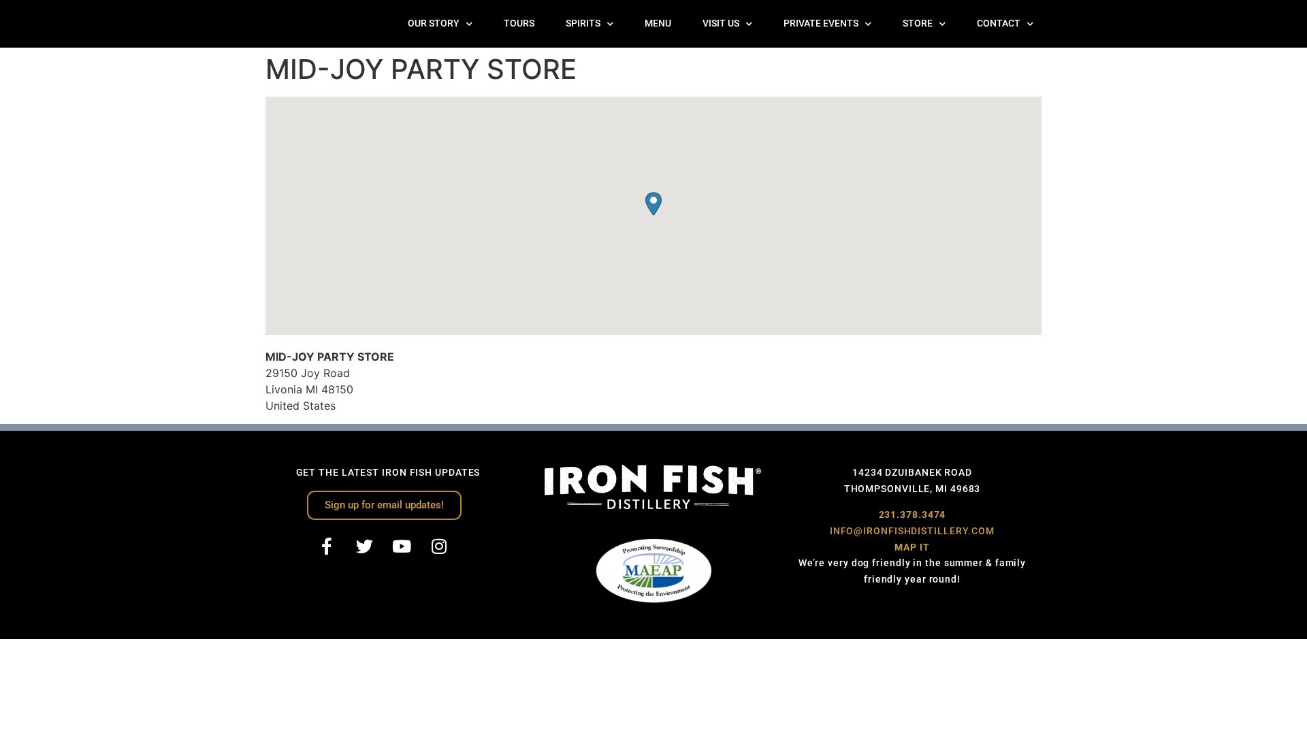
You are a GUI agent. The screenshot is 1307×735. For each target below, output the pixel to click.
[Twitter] (364, 546)
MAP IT (911, 547)
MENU (658, 23)
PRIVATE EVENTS (821, 23)
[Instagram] (439, 546)
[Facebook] (327, 546)
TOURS (519, 23)
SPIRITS (583, 23)
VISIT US (721, 23)
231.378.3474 (912, 514)
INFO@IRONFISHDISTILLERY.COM (912, 530)
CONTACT (998, 23)
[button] (653, 204)
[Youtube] (402, 546)
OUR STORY (433, 23)
